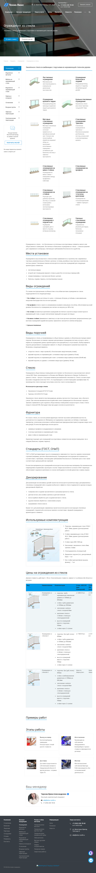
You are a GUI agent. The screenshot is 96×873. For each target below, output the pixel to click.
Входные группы (11, 107)
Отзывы (6, 836)
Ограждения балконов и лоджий (81, 79)
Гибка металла (38, 838)
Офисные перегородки (10, 112)
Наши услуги (39, 12)
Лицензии (7, 828)
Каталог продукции (23, 12)
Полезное (78, 12)
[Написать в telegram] (90, 860)
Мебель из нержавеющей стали (10, 81)
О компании (7, 823)
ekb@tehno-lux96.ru (49, 800)
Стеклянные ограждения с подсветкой (48, 220)
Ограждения (10, 68)
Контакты (7, 841)
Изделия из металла (9, 74)
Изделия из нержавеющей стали (10, 89)
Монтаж (77, 761)
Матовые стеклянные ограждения (48, 121)
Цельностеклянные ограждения (84, 100)
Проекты (58, 12)
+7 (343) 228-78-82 (67, 5)
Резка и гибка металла (39, 820)
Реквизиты (7, 839)
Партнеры (7, 831)
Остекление (9, 102)
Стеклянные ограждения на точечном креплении (82, 193)
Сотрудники (7, 833)
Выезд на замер (45, 737)
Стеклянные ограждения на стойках (49, 192)
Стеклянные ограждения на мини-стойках (49, 168)
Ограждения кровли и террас (49, 100)
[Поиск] (89, 12)
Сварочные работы (40, 851)
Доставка (43, 761)
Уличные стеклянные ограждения (80, 220)
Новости (68, 12)
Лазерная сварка (39, 849)
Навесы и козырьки (9, 97)
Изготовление (80, 737)
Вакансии (7, 825)
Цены (50, 12)
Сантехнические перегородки (11, 119)
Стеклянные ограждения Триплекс (81, 121)
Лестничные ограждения (48, 78)
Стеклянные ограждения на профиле (82, 168)
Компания (9, 12)
